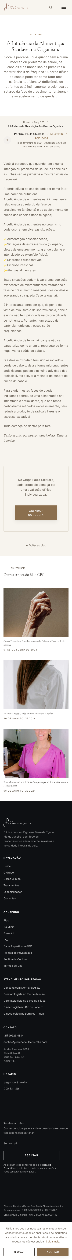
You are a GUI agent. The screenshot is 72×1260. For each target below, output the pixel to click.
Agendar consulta (36, 512)
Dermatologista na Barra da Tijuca (24, 1000)
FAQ (5, 939)
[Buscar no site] (51, 7)
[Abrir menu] (63, 7)
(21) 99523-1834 (13, 1035)
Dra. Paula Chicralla (32, 134)
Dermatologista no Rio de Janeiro (24, 994)
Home (26, 122)
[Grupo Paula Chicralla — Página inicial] (16, 7)
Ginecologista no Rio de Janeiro (23, 1007)
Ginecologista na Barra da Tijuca (23, 1013)
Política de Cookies (15, 959)
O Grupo (8, 872)
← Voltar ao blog (36, 545)
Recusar (19, 1252)
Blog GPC (39, 122)
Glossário (9, 933)
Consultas (9, 898)
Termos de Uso (12, 965)
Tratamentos (11, 885)
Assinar (31, 1155)
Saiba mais (52, 1241)
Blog (6, 920)
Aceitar (53, 1251)
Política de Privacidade (17, 952)
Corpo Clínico (12, 879)
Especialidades (12, 892)
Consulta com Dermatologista (21, 987)
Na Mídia (8, 926)
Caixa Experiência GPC (17, 946)
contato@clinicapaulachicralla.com (25, 1042)
